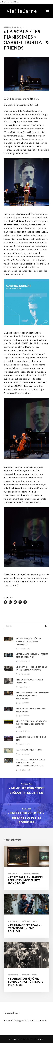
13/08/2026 (23, 716)
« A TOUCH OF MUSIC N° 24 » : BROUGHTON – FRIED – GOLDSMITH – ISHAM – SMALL (30, 763)
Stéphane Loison (12, 27)
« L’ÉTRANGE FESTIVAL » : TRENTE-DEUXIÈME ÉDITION (25, 928)
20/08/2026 (24, 661)
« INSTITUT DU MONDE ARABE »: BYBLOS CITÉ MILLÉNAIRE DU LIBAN (31, 724)
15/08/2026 (23, 703)
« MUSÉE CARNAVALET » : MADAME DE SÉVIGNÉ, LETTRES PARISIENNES (32, 696)
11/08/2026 (23, 744)
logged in (21, 1020)
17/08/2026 (23, 687)
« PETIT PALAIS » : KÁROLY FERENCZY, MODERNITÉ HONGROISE (28, 641)
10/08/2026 (24, 754)
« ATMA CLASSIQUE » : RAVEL (30, 750)
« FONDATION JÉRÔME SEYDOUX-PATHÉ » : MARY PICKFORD (26, 981)
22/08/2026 (23, 649)
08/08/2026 (24, 770)
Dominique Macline (30, 873)
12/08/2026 (23, 731)
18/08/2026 (24, 674)
